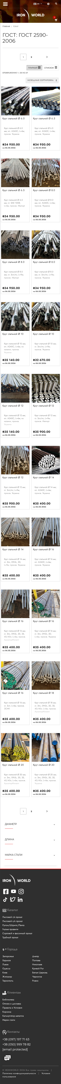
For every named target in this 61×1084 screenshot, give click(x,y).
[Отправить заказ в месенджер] (7, 1058)
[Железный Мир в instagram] (21, 894)
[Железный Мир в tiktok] (5, 902)
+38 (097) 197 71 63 (15, 1039)
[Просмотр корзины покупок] (56, 20)
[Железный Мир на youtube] (13, 894)
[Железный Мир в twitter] (12, 902)
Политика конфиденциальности (19, 1073)
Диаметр (11, 824)
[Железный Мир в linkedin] (20, 902)
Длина (9, 839)
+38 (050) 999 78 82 (16, 1044)
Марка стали (13, 854)
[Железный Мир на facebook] (5, 894)
